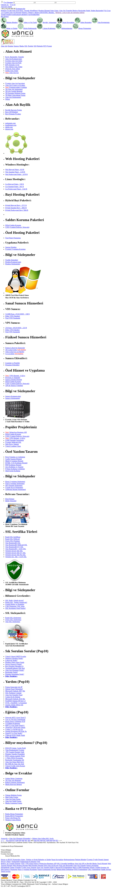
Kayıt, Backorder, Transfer (14, 57)
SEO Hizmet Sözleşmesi (13, 485)
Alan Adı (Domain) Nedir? (14, 670)
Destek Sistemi (103, 860)
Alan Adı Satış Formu (13, 799)
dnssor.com (9, 129)
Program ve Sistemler (12, 378)
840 (23, 840)
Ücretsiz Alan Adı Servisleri (15, 83)
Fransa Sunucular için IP (13, 687)
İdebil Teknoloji (10, 501)
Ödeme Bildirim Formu (13, 795)
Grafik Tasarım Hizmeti (13, 459)
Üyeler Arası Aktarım (28, 867)
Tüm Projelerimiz (103, 22)
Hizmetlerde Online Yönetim (11, 867)
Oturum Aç (5, 5)
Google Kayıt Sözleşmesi (14, 487)
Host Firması (9, 499)
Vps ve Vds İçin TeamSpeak (15, 719)
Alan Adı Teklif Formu (13, 801)
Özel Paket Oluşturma (13, 238)
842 (29, 840)
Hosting (10, 46)
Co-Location (14, 354)
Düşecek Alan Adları (12, 69)
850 (54, 840)
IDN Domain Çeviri (12, 65)
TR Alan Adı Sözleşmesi (14, 89)
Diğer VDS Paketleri (12, 316)
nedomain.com (10, 123)
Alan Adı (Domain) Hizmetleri (19, 838)
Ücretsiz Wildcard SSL (13, 442)
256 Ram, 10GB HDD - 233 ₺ (16, 328)
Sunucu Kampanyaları (13, 396)
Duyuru (12, 14)
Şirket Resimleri (85, 22)
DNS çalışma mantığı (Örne (15, 756)
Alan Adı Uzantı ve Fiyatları (15, 85)
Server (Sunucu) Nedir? (13, 664)
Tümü (3, 14)
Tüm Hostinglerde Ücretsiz (14, 750)
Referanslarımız (66, 28)
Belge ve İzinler (11, 28)
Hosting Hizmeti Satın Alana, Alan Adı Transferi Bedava (58, 11)
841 (26, 840)
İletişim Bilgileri (12, 22)
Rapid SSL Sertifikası (12, 537)
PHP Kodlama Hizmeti (13, 465)
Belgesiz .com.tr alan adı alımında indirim (70, 13)
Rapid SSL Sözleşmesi (13, 618)
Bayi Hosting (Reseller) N (14, 666)
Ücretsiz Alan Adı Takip (13, 61)
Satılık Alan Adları (11, 71)
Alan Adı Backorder (66, 865)
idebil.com (9, 127)
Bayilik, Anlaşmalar (49, 22)
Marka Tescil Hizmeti (99, 863)
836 (10, 840)
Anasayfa (4, 838)
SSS (35, 46)
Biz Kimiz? (5, 16)
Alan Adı (4, 46)
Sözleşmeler (15, 862)
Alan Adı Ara (12, 73)
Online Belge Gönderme (13, 778)
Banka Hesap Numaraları (14, 814)
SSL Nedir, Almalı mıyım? (14, 600)
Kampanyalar (20, 9)
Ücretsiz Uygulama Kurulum (15, 249)
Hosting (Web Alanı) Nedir (14, 662)
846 (41, 840)
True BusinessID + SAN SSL (15, 549)
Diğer (38, 14)
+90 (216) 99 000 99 (8, 9)
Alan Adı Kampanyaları (13, 59)
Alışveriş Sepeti (6, 7)
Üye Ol (12, 5)
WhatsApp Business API (16, 432)
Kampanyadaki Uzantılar (16, 87)
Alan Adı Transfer (79, 865)
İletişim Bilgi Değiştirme (65, 869)
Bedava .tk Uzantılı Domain (10, 863)
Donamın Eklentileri (12, 365)
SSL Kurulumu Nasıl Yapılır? (15, 608)
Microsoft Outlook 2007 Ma (15, 691)
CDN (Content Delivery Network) (17, 227)
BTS (45, 46)
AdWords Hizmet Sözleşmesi (15, 489)
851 (57, 840)
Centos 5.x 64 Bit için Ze (14, 729)
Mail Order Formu (11, 797)
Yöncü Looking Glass (13, 446)
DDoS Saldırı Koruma (13, 225)
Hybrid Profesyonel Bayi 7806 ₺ (16, 210)
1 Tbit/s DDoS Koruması (14, 758)
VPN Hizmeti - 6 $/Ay (15, 376)
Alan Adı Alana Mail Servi (14, 762)
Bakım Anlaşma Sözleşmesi (15, 782)
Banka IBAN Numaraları (14, 816)
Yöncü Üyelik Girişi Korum (15, 766)
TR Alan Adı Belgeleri (13, 780)
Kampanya (18, 14)
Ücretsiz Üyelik (92, 860)
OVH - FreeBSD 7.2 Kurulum (16, 703)
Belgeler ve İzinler (44, 860)
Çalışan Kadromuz (49, 28)
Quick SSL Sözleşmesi (13, 620)
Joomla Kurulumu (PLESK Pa (16, 731)
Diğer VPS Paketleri (12, 330)
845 (38, 840)
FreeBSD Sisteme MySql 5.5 (15, 701)
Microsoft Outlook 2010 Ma (15, 699)
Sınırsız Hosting (10, 247)
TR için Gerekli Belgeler (14, 91)
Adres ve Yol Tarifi (30, 22)
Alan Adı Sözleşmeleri (13, 97)
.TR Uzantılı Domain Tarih (14, 752)
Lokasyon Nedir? (11, 660)
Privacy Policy (6, 862)
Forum (49, 46)
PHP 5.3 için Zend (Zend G (15, 725)
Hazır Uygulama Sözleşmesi (15, 482)
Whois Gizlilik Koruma (98, 867)
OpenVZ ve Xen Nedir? (13, 733)
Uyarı (29, 14)
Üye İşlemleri (8, 2)
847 (44, 840)
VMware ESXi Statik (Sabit (15, 735)
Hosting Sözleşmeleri (12, 264)
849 (50, 840)
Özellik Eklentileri (11, 260)
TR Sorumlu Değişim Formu (15, 93)
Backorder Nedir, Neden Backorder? (91, 11)
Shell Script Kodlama (12, 471)
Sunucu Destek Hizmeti (13, 380)
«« (2, 840)
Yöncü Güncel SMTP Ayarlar (15, 656)
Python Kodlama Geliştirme (15, 469)
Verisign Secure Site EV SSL (15, 553)
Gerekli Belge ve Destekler (14, 604)
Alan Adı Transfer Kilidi (45, 867)
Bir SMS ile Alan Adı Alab (14, 764)
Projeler (30, 46)
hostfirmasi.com (10, 125)
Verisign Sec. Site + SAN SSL (16, 557)
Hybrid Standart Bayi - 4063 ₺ (16, 208)
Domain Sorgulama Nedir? (14, 674)
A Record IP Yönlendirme (63, 867)
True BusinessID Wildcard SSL (16, 545)
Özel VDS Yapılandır (12, 318)
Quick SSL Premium (12, 541)
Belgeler (40, 46)
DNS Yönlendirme (80, 869)
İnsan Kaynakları (68, 22)
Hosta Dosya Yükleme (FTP (15, 721)
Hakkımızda (24, 862)
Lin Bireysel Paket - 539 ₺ (14, 184)
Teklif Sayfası (5, 871)
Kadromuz (33, 862)
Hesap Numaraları (84, 28)
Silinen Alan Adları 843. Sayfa (43, 838)
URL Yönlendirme (94, 869)
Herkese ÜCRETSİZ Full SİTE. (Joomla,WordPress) (19, 11)
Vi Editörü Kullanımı (12, 723)
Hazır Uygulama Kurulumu (27, 869)
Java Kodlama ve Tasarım (14, 467)
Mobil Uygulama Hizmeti (14, 461)
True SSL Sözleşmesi (12, 622)
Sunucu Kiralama (92, 865)
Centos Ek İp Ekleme (12, 697)
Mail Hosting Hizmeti (35, 865)
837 (13, 840)
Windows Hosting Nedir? (14, 658)
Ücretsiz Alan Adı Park (13, 63)
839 (20, 840)
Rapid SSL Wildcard (12, 539)
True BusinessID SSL (13, 543)
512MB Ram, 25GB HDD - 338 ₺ (17, 314)
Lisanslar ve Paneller (12, 363)
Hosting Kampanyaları (13, 262)
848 (47, 840)
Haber (24, 14)
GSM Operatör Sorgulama (14, 440)
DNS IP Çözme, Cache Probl (15, 748)
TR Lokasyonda (15, 350)
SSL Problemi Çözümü (13, 693)
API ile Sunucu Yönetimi (14, 385)
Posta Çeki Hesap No (12, 818)
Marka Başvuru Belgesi (13, 784)
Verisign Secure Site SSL (14, 551)
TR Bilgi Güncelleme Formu (15, 95)
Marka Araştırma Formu (13, 803)
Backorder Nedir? (11, 672)
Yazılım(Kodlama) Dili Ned (15, 668)
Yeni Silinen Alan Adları (13, 67)
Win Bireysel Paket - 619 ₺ (14, 170)
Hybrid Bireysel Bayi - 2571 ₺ (16, 205)
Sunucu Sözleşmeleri (12, 398)
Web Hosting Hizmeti (20, 865)
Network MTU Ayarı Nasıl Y (15, 717)
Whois (7, 99)
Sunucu (16, 46)
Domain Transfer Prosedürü (15, 754)
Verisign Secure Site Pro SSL (15, 555)
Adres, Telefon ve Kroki (29, 860)
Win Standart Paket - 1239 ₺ (15, 172)
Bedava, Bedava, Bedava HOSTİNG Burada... (38, 13)
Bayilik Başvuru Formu (13, 110)
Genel (7, 14)
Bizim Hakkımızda (30, 28)
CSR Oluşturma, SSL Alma (14, 606)
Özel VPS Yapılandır (12, 332)
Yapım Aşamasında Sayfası (46, 869)
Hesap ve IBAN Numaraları (11, 860)
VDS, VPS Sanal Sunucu (30, 863)
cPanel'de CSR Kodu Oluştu (15, 727)
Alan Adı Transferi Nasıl (13, 695)
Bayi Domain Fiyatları (13, 114)
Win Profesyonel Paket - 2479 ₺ (16, 174)
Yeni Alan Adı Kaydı (51, 865)
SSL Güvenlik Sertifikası (65, 863)
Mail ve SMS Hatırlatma (81, 867)
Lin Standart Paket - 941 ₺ (14, 187)
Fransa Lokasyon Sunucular (15, 348)
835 (7, 840)
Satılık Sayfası (106, 869)
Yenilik (33, 14)
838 (16, 840)
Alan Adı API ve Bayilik (83, 863)
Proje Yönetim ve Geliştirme (15, 457)
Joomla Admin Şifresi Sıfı (14, 705)
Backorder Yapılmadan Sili (14, 760)
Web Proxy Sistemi (12, 444)
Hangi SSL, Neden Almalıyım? (16, 602)
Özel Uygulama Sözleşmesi (14, 483)
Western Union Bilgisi (13, 820)
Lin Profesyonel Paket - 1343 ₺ (16, 189)
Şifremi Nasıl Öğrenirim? (14, 689)
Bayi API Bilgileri (11, 112)
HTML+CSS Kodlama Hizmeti (16, 463)
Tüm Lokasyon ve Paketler (14, 352)
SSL (25, 46)
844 (35, 840)
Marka (21, 46)
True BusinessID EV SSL (14, 547)
